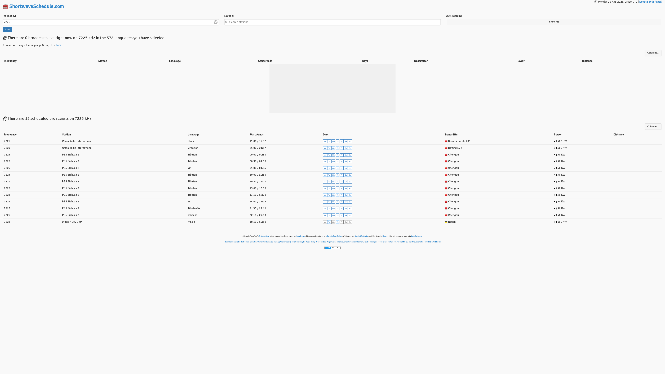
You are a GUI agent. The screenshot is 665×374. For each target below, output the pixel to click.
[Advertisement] (332, 5)
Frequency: (9, 15)
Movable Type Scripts (334, 236)
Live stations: (454, 15)
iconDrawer (300, 236)
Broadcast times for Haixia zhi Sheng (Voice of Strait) (270, 242)
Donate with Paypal (650, 1)
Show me (554, 22)
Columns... (653, 53)
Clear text (215, 22)
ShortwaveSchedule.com (36, 6)
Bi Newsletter (264, 236)
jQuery (385, 236)
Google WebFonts (361, 236)
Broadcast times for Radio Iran (237, 242)
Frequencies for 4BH (385, 242)
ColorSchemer (416, 236)
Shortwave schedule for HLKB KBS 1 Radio (425, 242)
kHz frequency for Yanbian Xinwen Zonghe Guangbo (357, 242)
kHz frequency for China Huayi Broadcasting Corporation (314, 242)
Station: (229, 15)
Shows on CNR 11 (400, 242)
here (58, 45)
